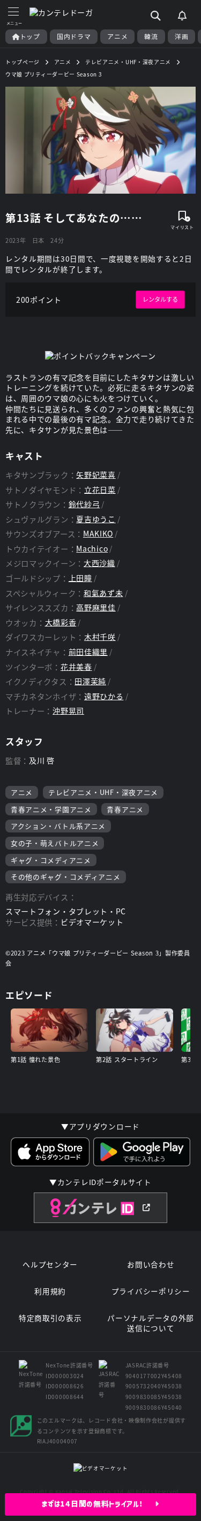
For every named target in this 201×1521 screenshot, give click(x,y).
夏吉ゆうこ (96, 519)
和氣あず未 (103, 593)
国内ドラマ (74, 36)
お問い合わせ (150, 1264)
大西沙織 (99, 563)
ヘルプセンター (50, 1264)
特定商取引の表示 (50, 1318)
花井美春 (76, 667)
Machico (92, 549)
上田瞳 (80, 578)
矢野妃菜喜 (96, 475)
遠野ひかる (104, 696)
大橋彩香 (61, 622)
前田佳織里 (88, 652)
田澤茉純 (90, 681)
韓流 (151, 36)
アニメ (117, 36)
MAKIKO (98, 534)
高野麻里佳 (96, 607)
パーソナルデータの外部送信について (150, 1323)
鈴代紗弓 (84, 504)
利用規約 (50, 1291)
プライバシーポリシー (150, 1291)
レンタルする (160, 299)
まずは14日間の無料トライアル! (98, 1504)
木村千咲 (100, 637)
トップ (30, 36)
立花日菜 (100, 490)
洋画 (181, 36)
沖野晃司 (68, 711)
